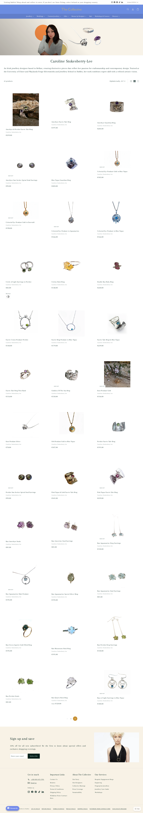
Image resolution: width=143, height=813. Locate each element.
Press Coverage (77, 789)
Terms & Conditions (57, 789)
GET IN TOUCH (35, 809)
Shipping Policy (55, 792)
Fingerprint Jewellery (102, 786)
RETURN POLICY (46, 809)
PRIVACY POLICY (71, 809)
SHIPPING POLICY (83, 809)
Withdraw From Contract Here (58, 797)
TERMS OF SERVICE (58, 809)
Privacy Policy (55, 786)
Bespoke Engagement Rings (104, 779)
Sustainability (77, 792)
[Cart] (137, 9)
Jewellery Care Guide (102, 789)
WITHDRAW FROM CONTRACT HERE (100, 809)
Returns (52, 783)
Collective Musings (78, 786)
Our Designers (77, 783)
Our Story (75, 779)
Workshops (98, 792)
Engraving (98, 783)
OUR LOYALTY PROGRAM (119, 809)
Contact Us (54, 779)
